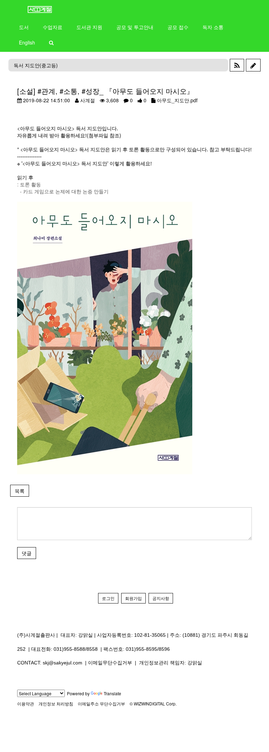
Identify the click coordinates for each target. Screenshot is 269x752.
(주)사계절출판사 (36, 635)
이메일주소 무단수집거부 (101, 703)
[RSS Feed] (237, 65)
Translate (112, 693)
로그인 (108, 598)
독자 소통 (212, 26)
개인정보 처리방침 (56, 703)
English (27, 42)
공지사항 (160, 598)
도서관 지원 (89, 26)
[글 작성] (253, 65)
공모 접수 (177, 26)
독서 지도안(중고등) (36, 65)
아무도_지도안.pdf (177, 100)
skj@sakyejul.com (62, 662)
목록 (20, 490)
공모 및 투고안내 (134, 26)
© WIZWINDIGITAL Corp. (153, 703)
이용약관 (25, 703)
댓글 (27, 553)
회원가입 (133, 598)
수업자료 (52, 26)
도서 (24, 26)
